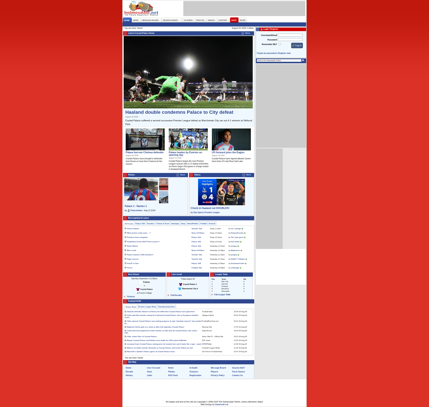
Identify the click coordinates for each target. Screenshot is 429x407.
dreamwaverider (237, 263)
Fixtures (131, 296)
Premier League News (147, 307)
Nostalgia (175, 223)
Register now (284, 53)
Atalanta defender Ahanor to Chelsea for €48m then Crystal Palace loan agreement (161, 311)
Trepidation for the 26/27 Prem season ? (143, 242)
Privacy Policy (218, 375)
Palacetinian (136, 210)
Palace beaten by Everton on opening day (185, 153)
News (171, 368)
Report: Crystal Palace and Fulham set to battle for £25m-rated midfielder (157, 340)
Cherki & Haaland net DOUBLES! (210, 208)
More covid (131, 250)
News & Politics (198, 233)
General (212, 223)
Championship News (166, 307)
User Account (153, 368)
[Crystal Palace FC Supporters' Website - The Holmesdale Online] (141, 9)
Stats (149, 372)
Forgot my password (267, 53)
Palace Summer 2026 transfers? (140, 255)
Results (129, 372)
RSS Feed (173, 375)
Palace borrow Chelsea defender (145, 152)
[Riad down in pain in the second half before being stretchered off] (188, 151)
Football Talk (197, 268)
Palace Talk (140, 223)
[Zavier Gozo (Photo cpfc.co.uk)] (231, 151)
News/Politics (193, 223)
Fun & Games (238, 372)
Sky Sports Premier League (206, 212)
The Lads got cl (237, 237)
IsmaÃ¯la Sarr (133, 263)
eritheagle (235, 268)
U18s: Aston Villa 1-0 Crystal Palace (142, 336)
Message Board (218, 368)
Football (203, 223)
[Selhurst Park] (145, 151)
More (247, 33)
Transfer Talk (197, 229)
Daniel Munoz (132, 246)
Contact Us (237, 375)
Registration (195, 375)
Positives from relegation (137, 237)
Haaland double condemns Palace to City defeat (179, 112)
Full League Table (222, 295)
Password (272, 40)
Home (128, 368)
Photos (171, 372)
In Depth (193, 368)
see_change (236, 229)
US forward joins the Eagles (228, 152)
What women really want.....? (138, 233)
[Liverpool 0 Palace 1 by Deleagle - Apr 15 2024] (163, 203)
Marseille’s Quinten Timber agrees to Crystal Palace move (151, 351)
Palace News (131, 307)
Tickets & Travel (163, 223)
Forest (129, 268)
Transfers (151, 223)
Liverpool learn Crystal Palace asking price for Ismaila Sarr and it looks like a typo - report (164, 344)
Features (194, 372)
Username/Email (269, 35)
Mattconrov (235, 250)
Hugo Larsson (132, 259)
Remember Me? (269, 44)
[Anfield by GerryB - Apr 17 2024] (163, 190)
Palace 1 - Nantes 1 (136, 206)
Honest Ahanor (133, 229)
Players (214, 372)
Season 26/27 (238, 368)
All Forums (129, 224)
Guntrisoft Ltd (221, 404)
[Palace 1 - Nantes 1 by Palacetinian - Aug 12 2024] (141, 200)
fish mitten (235, 242)
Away (183, 223)
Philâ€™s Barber (238, 259)
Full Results (176, 295)
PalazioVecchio (237, 233)
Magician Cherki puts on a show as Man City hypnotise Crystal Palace (155, 327)
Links (149, 375)
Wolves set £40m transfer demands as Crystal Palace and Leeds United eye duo (160, 348)
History (129, 375)
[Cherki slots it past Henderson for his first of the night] (188, 108)
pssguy (234, 246)
